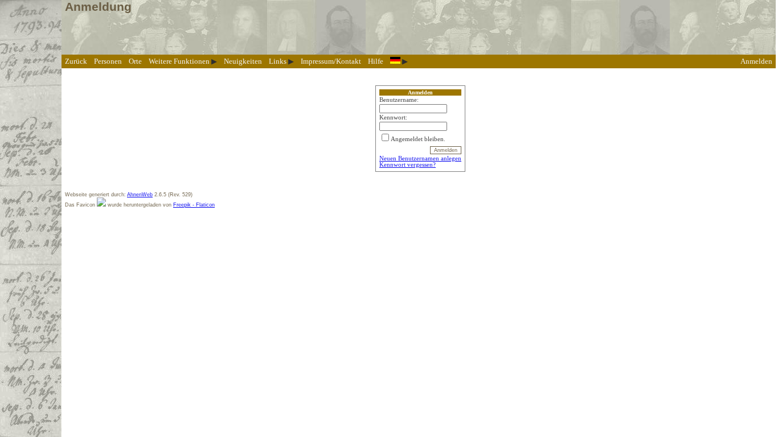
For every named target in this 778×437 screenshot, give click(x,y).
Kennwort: (393, 117)
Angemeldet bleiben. (418, 139)
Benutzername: (399, 100)
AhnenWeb (140, 194)
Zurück (76, 61)
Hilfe (375, 61)
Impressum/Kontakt (331, 61)
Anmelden (756, 61)
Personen (108, 61)
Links (277, 61)
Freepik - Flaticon (194, 205)
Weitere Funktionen (179, 61)
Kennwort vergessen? (407, 165)
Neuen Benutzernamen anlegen (420, 158)
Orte (135, 61)
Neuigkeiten (243, 61)
